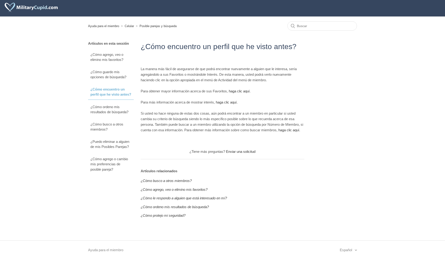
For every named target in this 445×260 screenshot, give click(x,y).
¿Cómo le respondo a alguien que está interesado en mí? (184, 198)
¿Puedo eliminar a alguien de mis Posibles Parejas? (109, 144)
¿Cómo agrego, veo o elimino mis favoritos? (106, 57)
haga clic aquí (239, 91)
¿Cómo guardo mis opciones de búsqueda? (108, 74)
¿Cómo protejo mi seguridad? (163, 215)
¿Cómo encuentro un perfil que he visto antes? (110, 92)
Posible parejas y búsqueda (158, 26)
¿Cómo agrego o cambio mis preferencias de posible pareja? (109, 164)
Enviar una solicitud (240, 151)
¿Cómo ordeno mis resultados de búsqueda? (109, 109)
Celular (129, 26)
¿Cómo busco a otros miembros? (106, 127)
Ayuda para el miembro (103, 26)
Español (346, 250)
